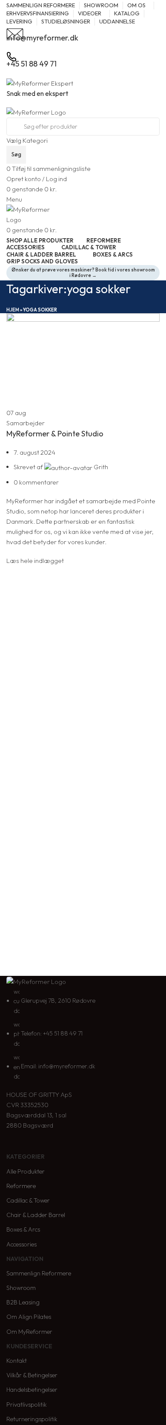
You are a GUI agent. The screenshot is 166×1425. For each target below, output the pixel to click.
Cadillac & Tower (28, 1200)
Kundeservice (29, 1346)
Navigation (24, 1259)
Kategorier (25, 1156)
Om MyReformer (29, 1332)
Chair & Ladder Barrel (35, 1215)
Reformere (21, 1186)
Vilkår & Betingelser (31, 1375)
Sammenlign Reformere (38, 1273)
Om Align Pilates (28, 1317)
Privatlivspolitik (26, 1404)
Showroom (21, 1288)
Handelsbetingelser (31, 1389)
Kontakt (16, 1360)
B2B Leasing (23, 1302)
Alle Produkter (25, 1171)
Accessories (21, 1244)
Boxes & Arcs (23, 1229)
